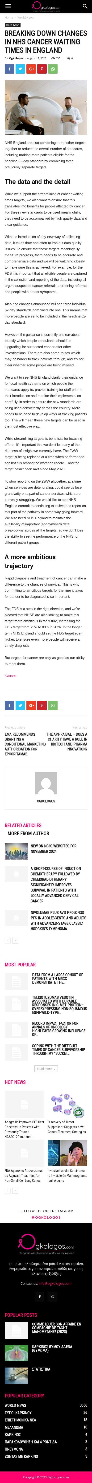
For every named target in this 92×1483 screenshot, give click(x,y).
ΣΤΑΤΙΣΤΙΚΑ (41, 1369)
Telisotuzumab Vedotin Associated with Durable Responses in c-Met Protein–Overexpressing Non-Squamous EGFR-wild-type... (59, 1005)
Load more (44, 1069)
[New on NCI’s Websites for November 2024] (16, 851)
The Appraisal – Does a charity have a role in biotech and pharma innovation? (66, 741)
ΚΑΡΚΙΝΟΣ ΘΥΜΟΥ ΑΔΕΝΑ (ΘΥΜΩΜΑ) (52, 1348)
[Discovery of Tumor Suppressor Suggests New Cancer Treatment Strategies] (68, 1104)
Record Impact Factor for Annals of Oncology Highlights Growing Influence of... (58, 1029)
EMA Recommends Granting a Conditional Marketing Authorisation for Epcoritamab (25, 744)
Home (9, 18)
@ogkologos (46, 1217)
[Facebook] (39, 1296)
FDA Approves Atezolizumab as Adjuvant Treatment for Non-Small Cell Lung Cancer (24, 1175)
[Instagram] (52, 1296)
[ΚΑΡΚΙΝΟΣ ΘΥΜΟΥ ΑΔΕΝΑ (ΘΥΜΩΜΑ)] (16, 1353)
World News (25, 18)
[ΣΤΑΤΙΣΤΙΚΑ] (16, 1376)
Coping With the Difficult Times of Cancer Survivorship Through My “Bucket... (58, 1050)
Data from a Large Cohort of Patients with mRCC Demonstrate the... (57, 979)
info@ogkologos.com (55, 1283)
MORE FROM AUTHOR (28, 833)
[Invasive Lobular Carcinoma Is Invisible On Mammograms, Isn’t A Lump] (68, 1153)
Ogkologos (16, 58)
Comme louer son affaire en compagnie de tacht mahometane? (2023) (56, 1328)
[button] (85, 6)
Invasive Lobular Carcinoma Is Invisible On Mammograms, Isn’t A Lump (67, 1175)
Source (10, 676)
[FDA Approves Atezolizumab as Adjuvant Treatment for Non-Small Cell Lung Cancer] (24, 1153)
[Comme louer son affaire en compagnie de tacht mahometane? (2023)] (16, 1330)
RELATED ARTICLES (23, 825)
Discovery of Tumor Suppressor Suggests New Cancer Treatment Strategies (67, 1127)
